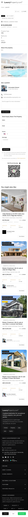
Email (3, 126)
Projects (13, 427)
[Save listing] (25, 191)
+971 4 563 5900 (7, 448)
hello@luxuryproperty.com (10, 450)
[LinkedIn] (3, 457)
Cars (19, 427)
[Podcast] (13, 457)
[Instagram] (8, 457)
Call (13, 513)
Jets (5, 431)
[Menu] (2, 2)
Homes (6, 427)
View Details (21, 236)
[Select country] (4, 134)
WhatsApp (21, 513)
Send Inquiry (6, 149)
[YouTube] (5, 457)
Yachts (11, 431)
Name (3, 120)
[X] (10, 457)
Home (2, 7)
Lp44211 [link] (7, 7)
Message (4, 137)
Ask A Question (5, 111)
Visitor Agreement (21, 158)
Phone (3, 131)
